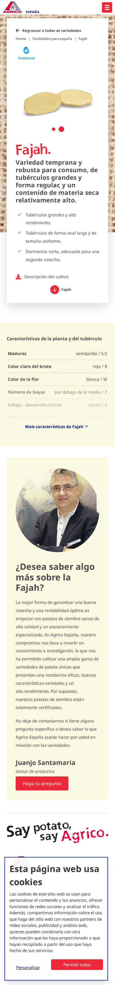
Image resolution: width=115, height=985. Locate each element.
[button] (53, 129)
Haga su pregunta (42, 783)
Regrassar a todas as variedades (51, 30)
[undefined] (107, 7)
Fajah (82, 38)
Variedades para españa (52, 38)
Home (21, 38)
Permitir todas (77, 964)
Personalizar (28, 967)
